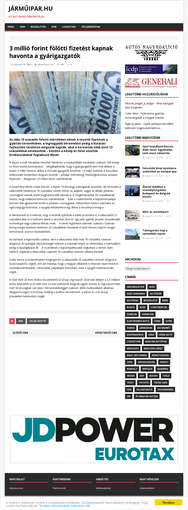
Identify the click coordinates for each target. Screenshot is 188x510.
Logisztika (69, 26)
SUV (142, 375)
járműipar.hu (45, 64)
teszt (130, 382)
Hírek (11, 26)
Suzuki (153, 375)
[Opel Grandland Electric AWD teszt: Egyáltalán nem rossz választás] (132, 153)
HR (62, 64)
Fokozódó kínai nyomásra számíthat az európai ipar (159, 169)
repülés (147, 368)
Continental (159, 307)
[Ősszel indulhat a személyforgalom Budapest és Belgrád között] (132, 194)
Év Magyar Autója (147, 396)
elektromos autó (138, 321)
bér (21, 321)
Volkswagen (165, 389)
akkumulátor (135, 286)
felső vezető (38, 321)
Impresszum (16, 488)
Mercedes (133, 348)
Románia (162, 368)
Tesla (166, 375)
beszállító (150, 300)
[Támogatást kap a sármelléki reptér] (132, 237)
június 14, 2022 (22, 64)
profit (164, 362)
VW (129, 396)
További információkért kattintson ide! (65, 505)
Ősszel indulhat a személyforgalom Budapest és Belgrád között (156, 192)
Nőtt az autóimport (155, 211)
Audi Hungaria (136, 293)
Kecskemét (163, 327)
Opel (130, 362)
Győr (169, 321)
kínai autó (165, 334)
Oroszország (146, 362)
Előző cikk (20, 332)
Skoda (131, 375)
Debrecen (148, 314)
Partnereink (59, 488)
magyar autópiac (156, 341)
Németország (160, 355)
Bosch (131, 307)
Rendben (168, 502)
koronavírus (135, 334)
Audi (152, 286)
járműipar (146, 327)
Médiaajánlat (103, 488)
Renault (132, 368)
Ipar (54, 26)
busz (143, 307)
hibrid (131, 327)
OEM (22, 26)
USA (129, 389)
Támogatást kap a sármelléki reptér (154, 232)
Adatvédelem (147, 488)
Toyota (144, 382)
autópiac (132, 300)
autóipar (156, 293)
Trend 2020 (160, 382)
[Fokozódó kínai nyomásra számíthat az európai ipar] (132, 175)
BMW (165, 300)
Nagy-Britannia (137, 355)
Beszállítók (38, 26)
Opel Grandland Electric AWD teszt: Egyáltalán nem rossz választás (157, 150)
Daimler (132, 314)
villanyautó (144, 389)
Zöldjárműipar (90, 26)
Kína (151, 334)
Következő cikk (106, 332)
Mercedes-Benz (153, 348)
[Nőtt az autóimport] (132, 219)
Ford (157, 321)
